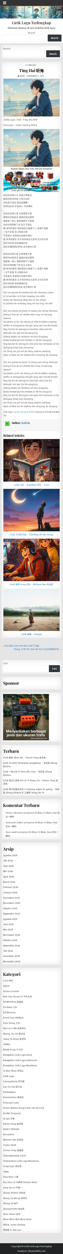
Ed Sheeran (9, 1012)
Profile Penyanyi (12, 1113)
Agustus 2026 (10, 855)
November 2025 (11, 903)
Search (31, 33)
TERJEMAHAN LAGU (14, 1156)
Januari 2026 (10, 892)
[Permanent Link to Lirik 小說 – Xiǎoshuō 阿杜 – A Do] (31, 460)
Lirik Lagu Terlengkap (31, 22)
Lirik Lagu (32, 65)
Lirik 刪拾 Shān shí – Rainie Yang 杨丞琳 (24, 757)
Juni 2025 (8, 924)
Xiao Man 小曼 (10, 1177)
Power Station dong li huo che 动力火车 (23, 1108)
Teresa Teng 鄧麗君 (13, 1150)
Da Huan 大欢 (10, 1007)
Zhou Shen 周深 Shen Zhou (17, 1219)
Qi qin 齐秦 (9, 1118)
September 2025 (11, 913)
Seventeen (8, 1134)
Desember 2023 (11, 956)
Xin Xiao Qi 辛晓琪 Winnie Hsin (20, 1182)
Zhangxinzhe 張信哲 (13, 1209)
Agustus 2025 (10, 919)
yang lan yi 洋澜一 (12, 1187)
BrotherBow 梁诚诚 (13, 1002)
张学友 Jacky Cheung (14, 1224)
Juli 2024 (8, 951)
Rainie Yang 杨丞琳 (13, 1124)
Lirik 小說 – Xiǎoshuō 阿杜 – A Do (31, 485)
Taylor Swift (9, 1145)
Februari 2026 (10, 887)
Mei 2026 (8, 871)
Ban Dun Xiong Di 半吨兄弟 (17, 996)
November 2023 (11, 961)
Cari (5, 663)
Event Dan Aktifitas (13, 1017)
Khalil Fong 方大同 (13, 1049)
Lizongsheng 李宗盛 (13, 1081)
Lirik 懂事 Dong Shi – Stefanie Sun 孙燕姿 (31, 584)
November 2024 (11, 935)
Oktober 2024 (10, 940)
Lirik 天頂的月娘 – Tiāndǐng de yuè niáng (31, 534)
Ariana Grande (11, 991)
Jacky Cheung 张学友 (24, 412)
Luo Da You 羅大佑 (12, 1087)
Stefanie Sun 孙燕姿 (13, 1139)
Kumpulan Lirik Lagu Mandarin (20, 1065)
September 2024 (11, 945)
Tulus (6, 1171)
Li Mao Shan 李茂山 (13, 1071)
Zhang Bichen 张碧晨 (14, 1193)
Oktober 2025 (10, 908)
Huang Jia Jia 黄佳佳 (14, 1033)
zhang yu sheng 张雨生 (15, 1198)
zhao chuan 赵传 (11, 1214)
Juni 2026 (8, 866)
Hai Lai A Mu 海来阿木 (14, 1028)
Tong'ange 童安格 (12, 1166)
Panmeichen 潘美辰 (13, 1097)
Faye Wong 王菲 (11, 1023)
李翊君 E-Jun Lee (12, 1230)
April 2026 (8, 876)
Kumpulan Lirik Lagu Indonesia (20, 1060)
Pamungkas (9, 1092)
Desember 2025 (11, 898)
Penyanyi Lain (11, 1102)
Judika (6, 1044)
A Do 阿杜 (8, 980)
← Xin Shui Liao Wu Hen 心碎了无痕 (20, 646)
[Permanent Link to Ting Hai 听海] (31, 97)
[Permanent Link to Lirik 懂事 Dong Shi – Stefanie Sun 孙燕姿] (31, 560)
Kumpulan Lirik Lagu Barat (17, 1055)
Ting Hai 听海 (31, 70)
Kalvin (22, 76)
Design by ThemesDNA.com (31, 1251)
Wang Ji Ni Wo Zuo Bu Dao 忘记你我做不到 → (37, 649)
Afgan (6, 986)
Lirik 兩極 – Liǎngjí (31, 634)
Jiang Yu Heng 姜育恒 (14, 1039)
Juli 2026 (8, 860)
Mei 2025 (8, 929)
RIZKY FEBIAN (11, 1129)
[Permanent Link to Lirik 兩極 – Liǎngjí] (31, 610)
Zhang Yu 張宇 (10, 1203)
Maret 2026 (9, 882)
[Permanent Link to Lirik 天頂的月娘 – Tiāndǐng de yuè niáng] (31, 510)
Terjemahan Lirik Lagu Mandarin (21, 1161)
